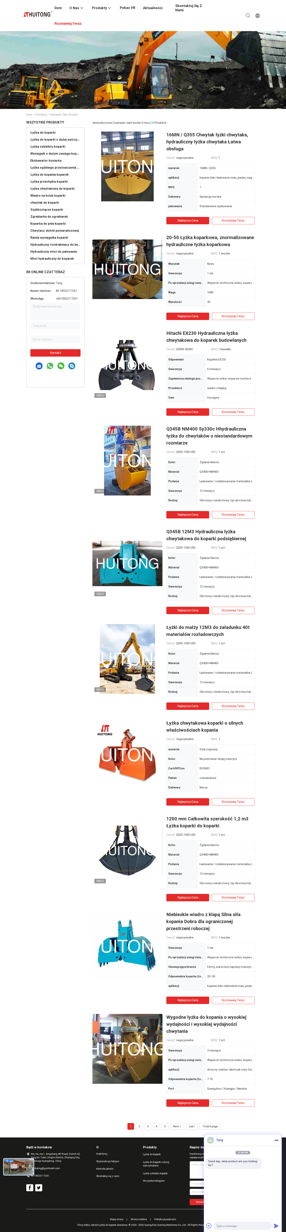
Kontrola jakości (104, 1168)
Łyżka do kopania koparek (49, 174)
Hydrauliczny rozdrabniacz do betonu (55, 244)
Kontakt (55, 353)
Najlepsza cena (187, 220)
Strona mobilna (139, 1219)
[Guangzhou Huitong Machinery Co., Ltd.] (38, 13)
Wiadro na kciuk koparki (47, 195)
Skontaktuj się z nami (107, 1176)
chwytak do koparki (44, 202)
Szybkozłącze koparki (46, 209)
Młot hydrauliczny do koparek (52, 258)
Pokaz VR (127, 8)
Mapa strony (116, 1219)
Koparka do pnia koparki (48, 223)
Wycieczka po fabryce (107, 1161)
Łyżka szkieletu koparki (47, 146)
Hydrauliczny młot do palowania (53, 251)
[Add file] (209, 1225)
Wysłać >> (201, 1202)
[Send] (276, 1225)
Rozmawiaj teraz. (233, 220)
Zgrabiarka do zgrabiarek (49, 216)
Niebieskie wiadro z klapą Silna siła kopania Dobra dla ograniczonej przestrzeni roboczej (203, 921)
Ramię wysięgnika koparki (49, 237)
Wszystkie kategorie (153, 1180)
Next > (177, 1126)
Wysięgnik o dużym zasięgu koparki (55, 153)
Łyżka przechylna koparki (49, 181)
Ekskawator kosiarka (45, 160)
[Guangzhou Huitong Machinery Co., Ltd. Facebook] (29, 1187)
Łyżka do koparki (42, 132)
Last (192, 1126)
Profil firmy (101, 1154)
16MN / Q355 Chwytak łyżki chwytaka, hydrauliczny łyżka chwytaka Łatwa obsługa (207, 142)
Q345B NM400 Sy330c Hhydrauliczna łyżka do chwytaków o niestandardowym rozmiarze (209, 436)
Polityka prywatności (165, 1219)
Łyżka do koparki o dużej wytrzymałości (55, 139)
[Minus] (276, 1140)
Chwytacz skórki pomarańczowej (54, 230)
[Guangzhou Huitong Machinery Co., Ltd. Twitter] (38, 1187)
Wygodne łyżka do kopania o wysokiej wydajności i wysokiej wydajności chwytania (206, 1024)
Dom (29, 114)
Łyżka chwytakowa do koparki (52, 188)
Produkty (41, 114)
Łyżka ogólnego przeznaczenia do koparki (55, 167)
